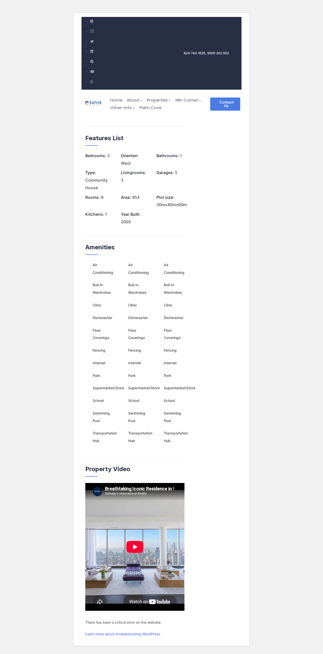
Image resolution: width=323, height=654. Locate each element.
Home (116, 100)
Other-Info (121, 108)
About (133, 100)
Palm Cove (151, 108)
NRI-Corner (186, 100)
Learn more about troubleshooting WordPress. (123, 634)
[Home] (94, 104)
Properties (157, 100)
